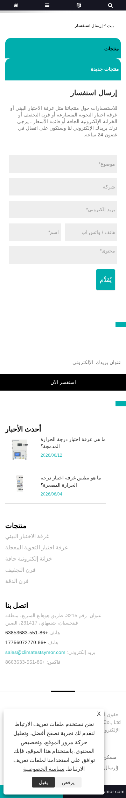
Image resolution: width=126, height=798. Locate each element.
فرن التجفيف (20, 570)
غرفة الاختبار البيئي (27, 536)
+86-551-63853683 (26, 632)
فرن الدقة (17, 581)
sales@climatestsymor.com (35, 652)
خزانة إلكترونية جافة (28, 559)
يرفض (68, 782)
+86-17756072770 (25, 642)
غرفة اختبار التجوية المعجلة (36, 547)
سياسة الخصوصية (43, 769)
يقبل (43, 782)
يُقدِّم (106, 279)
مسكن (110, 757)
